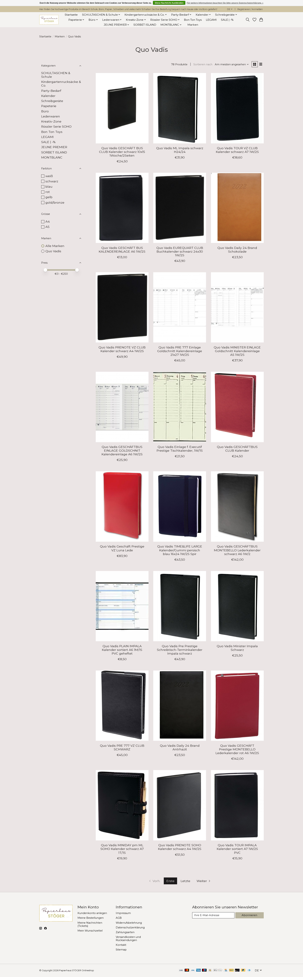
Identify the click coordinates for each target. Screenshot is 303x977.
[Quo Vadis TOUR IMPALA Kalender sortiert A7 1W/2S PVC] (237, 805)
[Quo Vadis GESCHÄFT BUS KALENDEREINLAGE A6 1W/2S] (122, 208)
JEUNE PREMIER (54, 147)
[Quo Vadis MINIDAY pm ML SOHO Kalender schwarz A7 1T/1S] (122, 805)
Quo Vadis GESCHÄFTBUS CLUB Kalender (237, 448)
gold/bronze (54, 202)
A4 (47, 221)
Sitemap (121, 949)
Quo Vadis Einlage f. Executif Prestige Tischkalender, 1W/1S (180, 448)
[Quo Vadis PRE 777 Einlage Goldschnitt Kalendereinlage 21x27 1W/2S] (179, 307)
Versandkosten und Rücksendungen (128, 938)
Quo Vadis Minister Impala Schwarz (237, 648)
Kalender (48, 96)
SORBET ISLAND (144, 24)
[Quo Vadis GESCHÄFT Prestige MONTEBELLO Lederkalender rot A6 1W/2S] (237, 706)
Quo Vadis (53, 251)
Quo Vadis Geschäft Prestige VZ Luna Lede (122, 548)
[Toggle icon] (247, 19)
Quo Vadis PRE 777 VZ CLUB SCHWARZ (122, 747)
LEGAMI (211, 19)
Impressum (123, 913)
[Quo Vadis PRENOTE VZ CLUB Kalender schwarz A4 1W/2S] (122, 307)
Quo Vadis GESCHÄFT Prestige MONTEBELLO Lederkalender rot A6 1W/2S (237, 749)
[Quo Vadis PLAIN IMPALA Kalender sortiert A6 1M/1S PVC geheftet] (122, 606)
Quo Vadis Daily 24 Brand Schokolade (237, 249)
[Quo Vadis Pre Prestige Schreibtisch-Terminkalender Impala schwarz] (179, 606)
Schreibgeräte (52, 101)
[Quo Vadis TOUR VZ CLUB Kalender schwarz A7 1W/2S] (237, 108)
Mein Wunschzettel (90, 930)
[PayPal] (231, 970)
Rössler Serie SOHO (56, 126)
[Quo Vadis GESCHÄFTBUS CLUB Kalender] (237, 407)
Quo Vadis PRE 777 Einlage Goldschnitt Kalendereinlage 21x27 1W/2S (179, 351)
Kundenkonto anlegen (92, 913)
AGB (119, 917)
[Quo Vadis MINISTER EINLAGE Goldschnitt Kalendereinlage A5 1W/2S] (237, 307)
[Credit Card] (226, 970)
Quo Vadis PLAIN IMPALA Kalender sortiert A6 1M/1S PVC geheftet (122, 649)
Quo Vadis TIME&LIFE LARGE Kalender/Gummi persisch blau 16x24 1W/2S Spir (179, 550)
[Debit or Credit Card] (237, 970)
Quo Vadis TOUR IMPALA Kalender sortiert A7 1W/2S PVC (237, 848)
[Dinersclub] (249, 970)
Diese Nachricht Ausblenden (169, 3)
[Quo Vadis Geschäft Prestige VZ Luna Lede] (122, 506)
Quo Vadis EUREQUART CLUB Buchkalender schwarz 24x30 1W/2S (179, 251)
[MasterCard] (187, 970)
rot (47, 192)
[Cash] (210, 970)
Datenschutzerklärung (130, 927)
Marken (192, 24)
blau (48, 186)
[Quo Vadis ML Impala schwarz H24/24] (179, 108)
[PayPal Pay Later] (243, 970)
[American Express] (198, 970)
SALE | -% (227, 19)
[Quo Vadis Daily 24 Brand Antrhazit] (179, 706)
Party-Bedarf (51, 91)
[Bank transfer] (181, 970)
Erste (170, 881)
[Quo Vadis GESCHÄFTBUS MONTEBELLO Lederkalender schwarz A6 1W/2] (237, 506)
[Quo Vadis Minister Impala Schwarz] (237, 606)
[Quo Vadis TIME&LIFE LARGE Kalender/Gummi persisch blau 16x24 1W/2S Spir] (179, 506)
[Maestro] (204, 970)
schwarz (51, 181)
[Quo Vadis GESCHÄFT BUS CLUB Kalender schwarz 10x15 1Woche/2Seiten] (122, 108)
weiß (49, 176)
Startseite (71, 14)
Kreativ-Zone (51, 121)
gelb (48, 197)
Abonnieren (249, 915)
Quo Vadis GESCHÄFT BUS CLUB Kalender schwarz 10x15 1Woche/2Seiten (122, 151)
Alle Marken (54, 246)
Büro (45, 111)
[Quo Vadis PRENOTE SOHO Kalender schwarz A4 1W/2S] (179, 805)
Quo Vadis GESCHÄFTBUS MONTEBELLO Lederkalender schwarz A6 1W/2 (237, 550)
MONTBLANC (51, 157)
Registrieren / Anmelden (250, 9)
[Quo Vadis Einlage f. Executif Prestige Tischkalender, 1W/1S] (179, 407)
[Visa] (192, 970)
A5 (47, 227)
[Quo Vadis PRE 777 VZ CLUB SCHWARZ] (122, 706)
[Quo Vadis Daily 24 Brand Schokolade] (237, 208)
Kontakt (121, 944)
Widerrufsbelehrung (129, 922)
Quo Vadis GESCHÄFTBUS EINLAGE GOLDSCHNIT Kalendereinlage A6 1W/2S (122, 450)
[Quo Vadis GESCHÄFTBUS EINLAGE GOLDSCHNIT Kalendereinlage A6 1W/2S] (122, 407)
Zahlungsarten (125, 932)
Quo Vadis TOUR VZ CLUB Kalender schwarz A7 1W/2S (237, 150)
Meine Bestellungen (91, 917)
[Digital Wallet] (218, 970)
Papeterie (48, 106)
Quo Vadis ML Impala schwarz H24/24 (179, 150)
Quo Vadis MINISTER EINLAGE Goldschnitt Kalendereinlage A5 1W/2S (237, 351)
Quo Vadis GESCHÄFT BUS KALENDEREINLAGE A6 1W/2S (122, 249)
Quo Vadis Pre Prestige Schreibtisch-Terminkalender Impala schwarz (179, 649)
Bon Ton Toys (193, 19)
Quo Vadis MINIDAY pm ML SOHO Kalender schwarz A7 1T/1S (122, 848)
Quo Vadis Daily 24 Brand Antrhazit (180, 747)
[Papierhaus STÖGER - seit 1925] (49, 20)
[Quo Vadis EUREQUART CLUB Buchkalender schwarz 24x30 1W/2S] (179, 208)
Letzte (185, 881)
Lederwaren (50, 116)
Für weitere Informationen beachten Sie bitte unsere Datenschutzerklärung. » (225, 3)
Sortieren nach (202, 64)
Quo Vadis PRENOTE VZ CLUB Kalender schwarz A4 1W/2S (122, 349)
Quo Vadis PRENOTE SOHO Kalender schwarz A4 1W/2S (179, 847)
